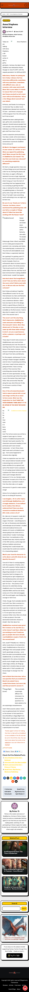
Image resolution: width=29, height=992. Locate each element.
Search (14, 903)
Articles (11, 985)
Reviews (5, 985)
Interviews (6, 20)
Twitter (7, 745)
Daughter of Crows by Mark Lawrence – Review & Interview (14, 888)
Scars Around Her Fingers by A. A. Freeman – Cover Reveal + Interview (14, 871)
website (7, 742)
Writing (24, 985)
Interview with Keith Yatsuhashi (8, 791)
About (18, 989)
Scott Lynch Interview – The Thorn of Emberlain (13, 852)
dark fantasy (18, 34)
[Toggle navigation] (2, 5)
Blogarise (23, 980)
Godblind (5, 36)
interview (12, 36)
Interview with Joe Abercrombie (15, 762)
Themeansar (14, 982)
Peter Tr (10, 31)
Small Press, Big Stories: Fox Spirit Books (20, 791)
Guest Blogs (12, 989)
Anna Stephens (9, 34)
